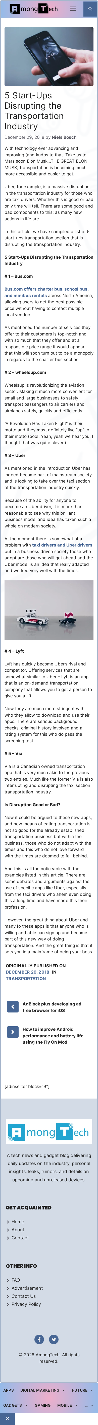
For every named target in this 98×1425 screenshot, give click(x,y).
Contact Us (24, 1296)
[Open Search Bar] (90, 9)
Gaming (43, 1405)
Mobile (64, 1405)
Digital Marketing (39, 1390)
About (18, 1229)
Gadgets (12, 1405)
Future (79, 1390)
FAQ (16, 1280)
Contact (20, 1237)
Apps (8, 1390)
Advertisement (27, 1288)
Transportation (26, 978)
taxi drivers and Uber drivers (62, 545)
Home (18, 1221)
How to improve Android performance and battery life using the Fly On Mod (53, 1036)
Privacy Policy (26, 1304)
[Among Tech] (34, 9)
